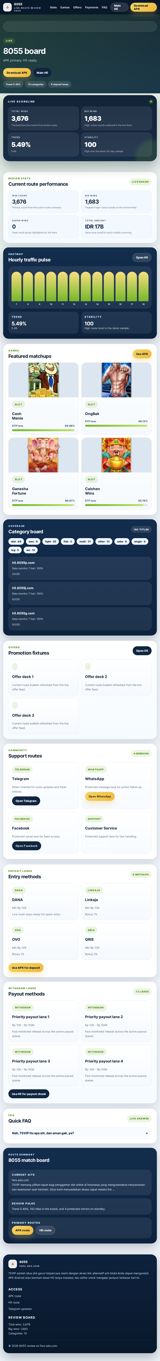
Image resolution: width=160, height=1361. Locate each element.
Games (65, 7)
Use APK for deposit (26, 967)
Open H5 (142, 257)
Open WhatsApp (100, 796)
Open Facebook (27, 845)
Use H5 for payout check (29, 1094)
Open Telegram (26, 800)
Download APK (141, 7)
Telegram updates (20, 1308)
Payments (91, 7)
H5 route (45, 1230)
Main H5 (117, 7)
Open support (98, 845)
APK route (22, 1230)
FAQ (104, 7)
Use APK (142, 354)
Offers (77, 7)
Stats (53, 7)
